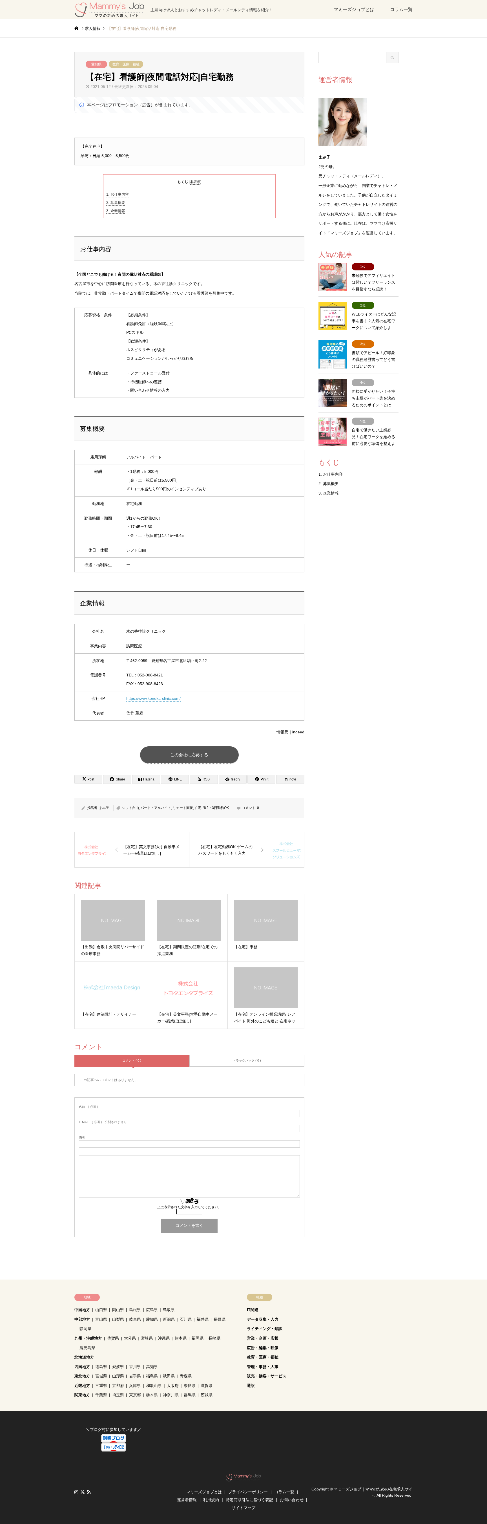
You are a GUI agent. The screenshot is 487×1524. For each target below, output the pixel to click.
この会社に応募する (189, 754)
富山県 (101, 1319)
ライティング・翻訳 (264, 1328)
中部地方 (82, 1319)
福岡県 (197, 1338)
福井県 (203, 1319)
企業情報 (115, 211)
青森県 (186, 1376)
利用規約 (211, 1499)
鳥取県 (169, 1309)
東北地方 (82, 1376)
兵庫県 (135, 1385)
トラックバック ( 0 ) (247, 1060)
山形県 (118, 1376)
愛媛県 (118, 1366)
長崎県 (214, 1338)
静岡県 (85, 1328)
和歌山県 (154, 1385)
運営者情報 (187, 1499)
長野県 (219, 1319)
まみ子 (104, 808)
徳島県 (101, 1366)
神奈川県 (171, 1395)
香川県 (135, 1366)
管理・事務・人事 (262, 1366)
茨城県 (206, 1395)
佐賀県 (113, 1338)
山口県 (101, 1309)
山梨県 (118, 1319)
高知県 (152, 1366)
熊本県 (181, 1338)
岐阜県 (135, 1319)
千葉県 (101, 1395)
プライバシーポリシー (248, 1492)
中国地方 (82, 1309)
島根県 (135, 1309)
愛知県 (96, 64)
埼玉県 (118, 1395)
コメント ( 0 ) (131, 1060)
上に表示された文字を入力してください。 (189, 1207)
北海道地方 (84, 1357)
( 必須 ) (88, 1106)
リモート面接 (183, 808)
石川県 (186, 1319)
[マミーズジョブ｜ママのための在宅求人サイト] (243, 1478)
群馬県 (190, 1395)
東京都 (135, 1395)
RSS (89, 1492)
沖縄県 (164, 1338)
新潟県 (169, 1319)
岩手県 (135, 1376)
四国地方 (82, 1366)
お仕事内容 (117, 194)
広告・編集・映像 (262, 1348)
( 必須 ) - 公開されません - (104, 1122)
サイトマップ (243, 1507)
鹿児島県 (87, 1348)
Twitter (83, 1492)
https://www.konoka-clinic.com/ (153, 698)
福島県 (152, 1376)
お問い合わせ (292, 1499)
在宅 (198, 808)
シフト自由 (130, 808)
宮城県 (101, 1376)
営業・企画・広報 (262, 1338)
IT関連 (252, 1309)
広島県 (152, 1309)
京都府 (118, 1385)
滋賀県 (206, 1385)
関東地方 (82, 1395)
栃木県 (152, 1395)
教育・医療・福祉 (126, 64)
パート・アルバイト (156, 808)
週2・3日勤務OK (216, 808)
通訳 (251, 1385)
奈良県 (190, 1385)
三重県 (101, 1385)
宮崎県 (147, 1338)
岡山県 (118, 1309)
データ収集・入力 (262, 1319)
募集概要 (115, 202)
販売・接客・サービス (266, 1376)
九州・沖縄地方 (88, 1338)
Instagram (76, 1492)
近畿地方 (82, 1385)
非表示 (195, 182)
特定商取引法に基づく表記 (249, 1499)
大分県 (130, 1338)
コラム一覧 (401, 9)
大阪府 (173, 1385)
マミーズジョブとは (354, 9)
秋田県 (169, 1376)
